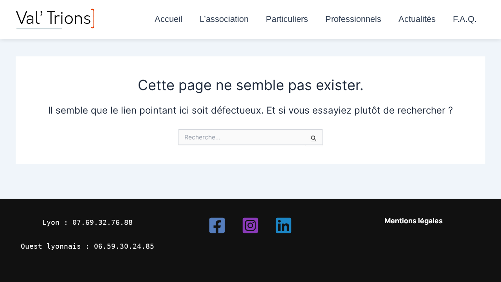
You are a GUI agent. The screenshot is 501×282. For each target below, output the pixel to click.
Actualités (417, 19)
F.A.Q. (465, 19)
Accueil (168, 19)
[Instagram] (250, 225)
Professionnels (353, 19)
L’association (224, 19)
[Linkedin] (283, 225)
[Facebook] (217, 225)
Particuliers (287, 19)
